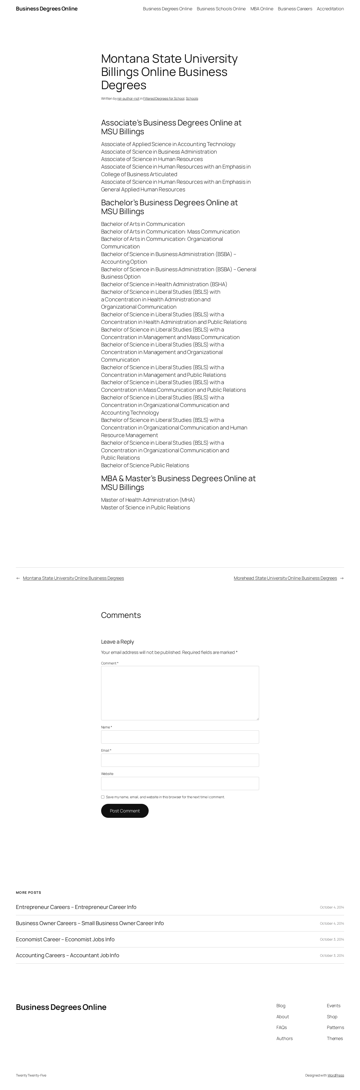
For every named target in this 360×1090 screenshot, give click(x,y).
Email (106, 750)
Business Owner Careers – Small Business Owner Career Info (90, 923)
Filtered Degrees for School (163, 98)
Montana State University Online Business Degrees (73, 578)
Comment (110, 663)
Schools (192, 98)
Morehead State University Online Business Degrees (285, 578)
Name (106, 727)
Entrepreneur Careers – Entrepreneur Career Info (76, 907)
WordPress (336, 1075)
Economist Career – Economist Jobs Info (65, 939)
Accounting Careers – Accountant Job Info (67, 955)
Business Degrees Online (47, 8)
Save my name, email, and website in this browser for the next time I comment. (165, 797)
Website (107, 773)
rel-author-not (128, 98)
